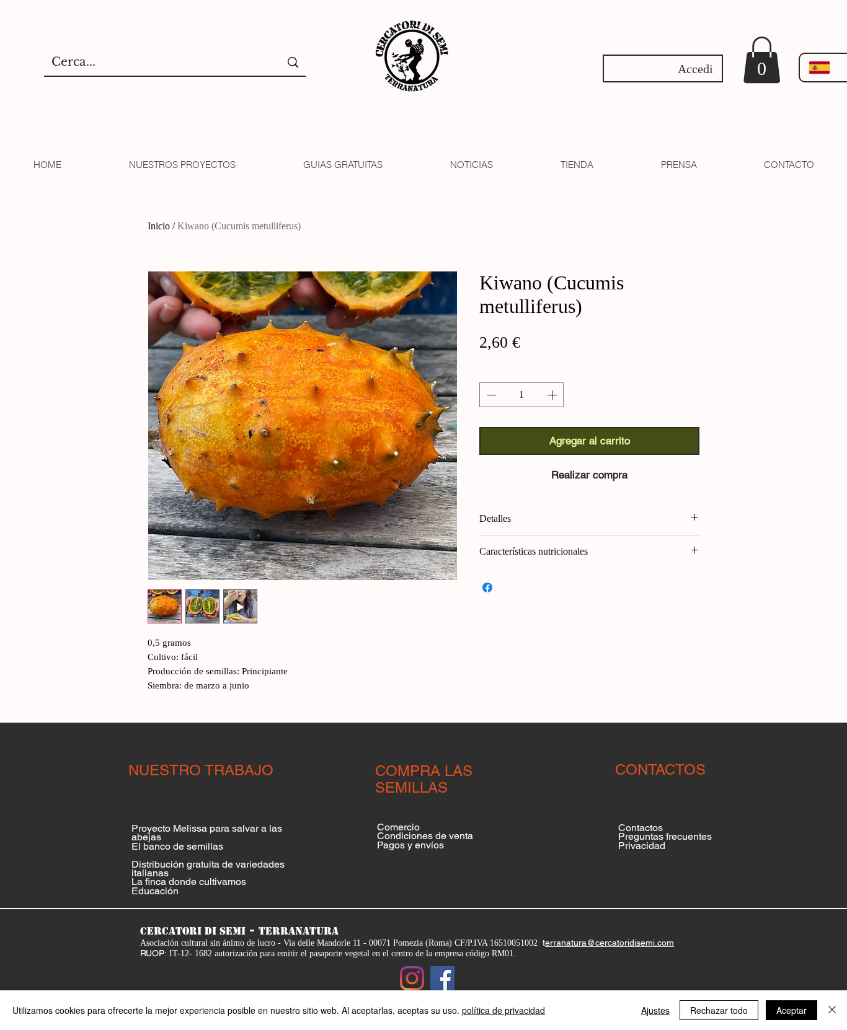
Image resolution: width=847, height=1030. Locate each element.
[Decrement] (490, 395)
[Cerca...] (293, 62)
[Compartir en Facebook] (487, 587)
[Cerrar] (832, 1010)
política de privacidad (503, 1010)
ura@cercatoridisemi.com (624, 943)
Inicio (159, 226)
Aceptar (791, 1010)
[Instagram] (412, 978)
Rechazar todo (719, 1010)
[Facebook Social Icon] (442, 978)
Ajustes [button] (655, 1010)
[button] (761, 60)
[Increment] (553, 395)
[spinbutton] (521, 395)
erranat (559, 943)
